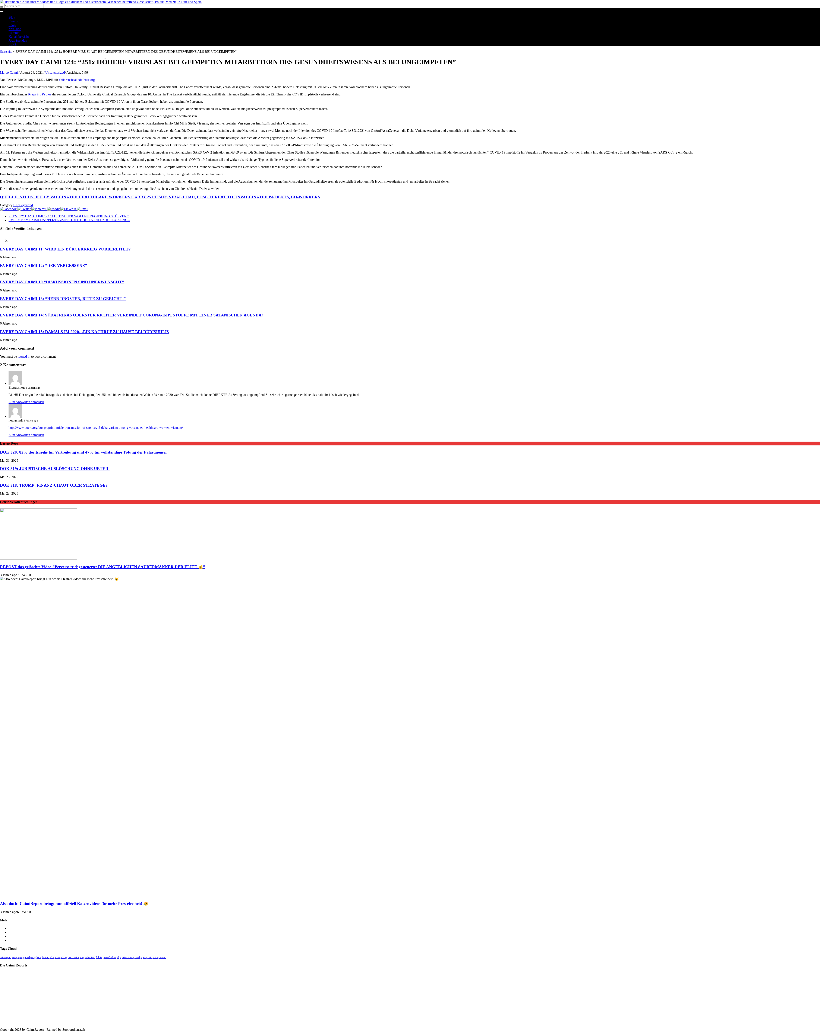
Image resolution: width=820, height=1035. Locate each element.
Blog (12, 17)
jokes (57, 957)
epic (20, 957)
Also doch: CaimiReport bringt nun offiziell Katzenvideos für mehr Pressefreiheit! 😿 (74, 903)
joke (52, 957)
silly (119, 957)
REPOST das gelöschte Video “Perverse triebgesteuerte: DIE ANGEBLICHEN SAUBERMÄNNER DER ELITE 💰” (102, 567)
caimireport (5, 957)
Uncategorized (55, 72)
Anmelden (16, 928)
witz (150, 957)
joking (64, 957)
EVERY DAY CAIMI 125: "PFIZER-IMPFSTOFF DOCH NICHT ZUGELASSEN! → (69, 220)
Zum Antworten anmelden (26, 402)
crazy (15, 957)
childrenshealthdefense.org (77, 80)
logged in (24, 356)
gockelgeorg (29, 957)
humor (45, 957)
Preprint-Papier (39, 94)
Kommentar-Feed (20, 936)
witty (145, 957)
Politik (99, 957)
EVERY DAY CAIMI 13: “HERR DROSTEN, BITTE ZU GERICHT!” (63, 298)
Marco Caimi (9, 72)
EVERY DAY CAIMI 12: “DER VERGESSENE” (43, 265)
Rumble (14, 33)
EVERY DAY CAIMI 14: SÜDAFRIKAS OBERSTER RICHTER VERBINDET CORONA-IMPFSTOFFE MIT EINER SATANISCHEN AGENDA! (131, 315)
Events (13, 21)
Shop (12, 25)
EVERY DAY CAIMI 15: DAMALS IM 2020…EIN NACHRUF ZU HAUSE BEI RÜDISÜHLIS (84, 331)
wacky (138, 957)
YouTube (15, 29)
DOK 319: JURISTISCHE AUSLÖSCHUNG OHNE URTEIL (55, 468)
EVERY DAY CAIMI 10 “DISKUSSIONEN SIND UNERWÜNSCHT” (62, 282)
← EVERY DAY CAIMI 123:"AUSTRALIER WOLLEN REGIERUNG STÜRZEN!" (69, 216)
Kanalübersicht (19, 36)
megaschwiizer (87, 957)
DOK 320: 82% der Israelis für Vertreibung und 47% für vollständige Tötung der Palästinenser (83, 452)
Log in (13, 44)
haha (39, 957)
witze (155, 957)
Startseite (6, 51)
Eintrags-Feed (18, 932)
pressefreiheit (109, 957)
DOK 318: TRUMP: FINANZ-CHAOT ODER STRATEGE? (54, 485)
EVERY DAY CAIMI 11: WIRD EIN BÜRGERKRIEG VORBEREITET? (65, 249)
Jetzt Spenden (18, 40)
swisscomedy (128, 957)
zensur (162, 957)
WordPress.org (18, 940)
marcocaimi (73, 957)
